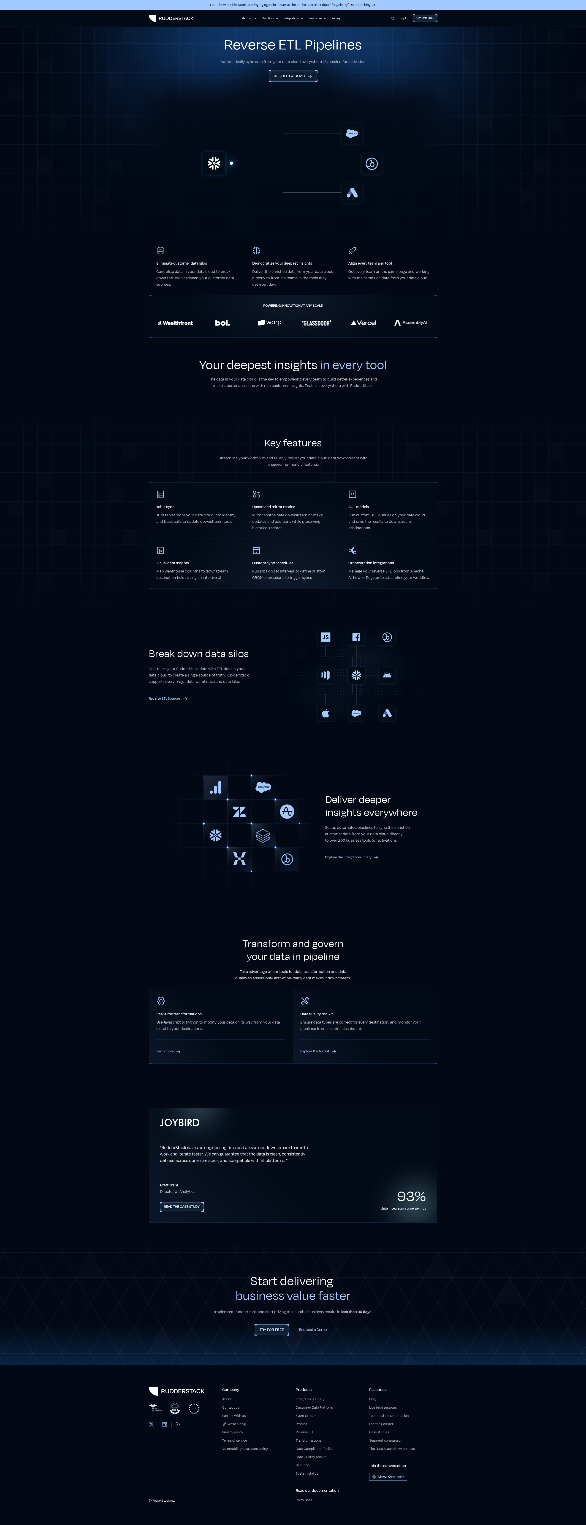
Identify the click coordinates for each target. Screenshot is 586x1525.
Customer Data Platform (314, 1407)
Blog (372, 1399)
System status (307, 1473)
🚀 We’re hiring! (234, 1424)
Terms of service (234, 1440)
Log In (403, 18)
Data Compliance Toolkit (314, 1448)
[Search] (392, 18)
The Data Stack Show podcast (392, 1448)
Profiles (301, 1424)
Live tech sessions (383, 1407)
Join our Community (391, 1477)
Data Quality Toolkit (311, 1457)
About (227, 1399)
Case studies (379, 1432)
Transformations (308, 1440)
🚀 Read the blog (358, 5)
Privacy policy (232, 1432)
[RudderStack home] (171, 18)
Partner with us (234, 1415)
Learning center (381, 1424)
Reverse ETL (305, 1432)
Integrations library (310, 1399)
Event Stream (306, 1415)
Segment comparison (385, 1440)
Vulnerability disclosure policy (245, 1448)
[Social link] (151, 1425)
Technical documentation (389, 1415)
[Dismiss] (575, 1499)
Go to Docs (304, 1500)
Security (302, 1465)
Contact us (230, 1407)
